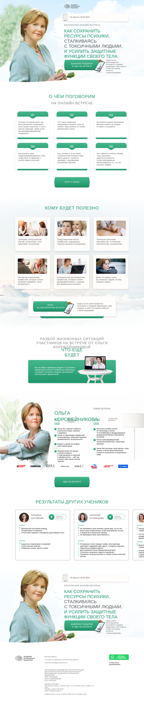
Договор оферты (51, 656)
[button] (116, 517)
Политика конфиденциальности (56, 663)
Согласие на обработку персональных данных (61, 659)
